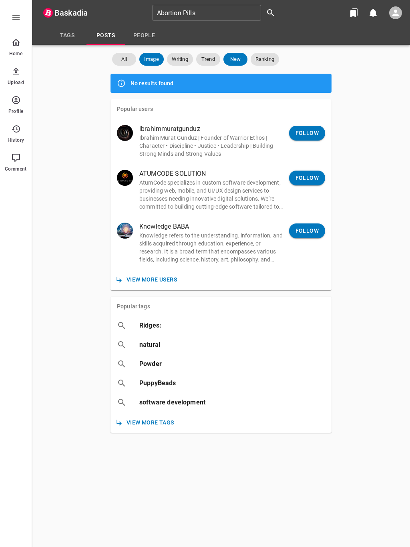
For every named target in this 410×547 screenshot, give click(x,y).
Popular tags (133, 306)
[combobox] (216, 12)
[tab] (67, 35)
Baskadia (71, 13)
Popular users (135, 109)
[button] (124, 59)
